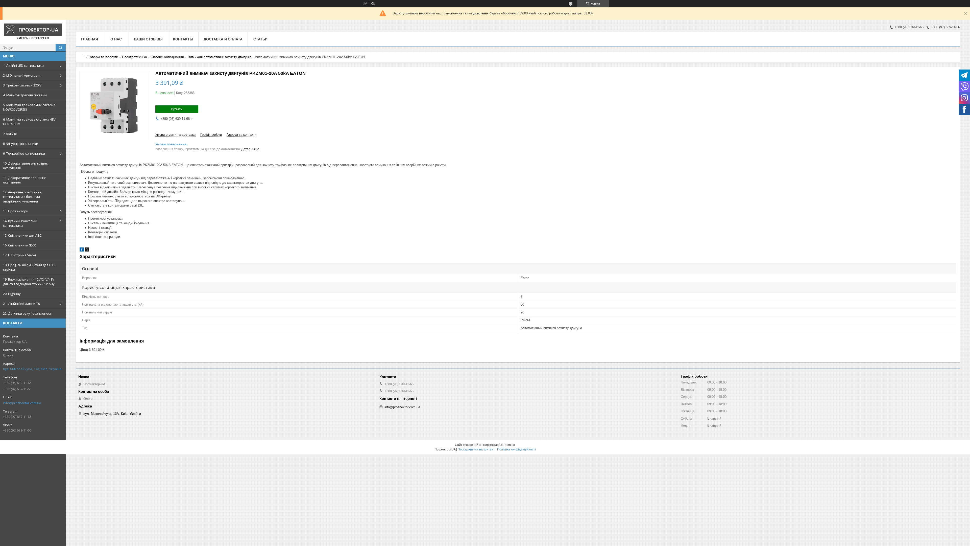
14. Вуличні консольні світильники (20, 223)
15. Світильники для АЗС (22, 235)
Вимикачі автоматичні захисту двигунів (219, 57)
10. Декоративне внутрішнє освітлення (25, 165)
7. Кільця (10, 133)
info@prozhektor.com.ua (22, 403)
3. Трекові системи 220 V (22, 85)
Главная (89, 39)
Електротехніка (134, 57)
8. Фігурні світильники (20, 143)
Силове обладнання (167, 57)
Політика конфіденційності (516, 449)
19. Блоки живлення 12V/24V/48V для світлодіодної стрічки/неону (29, 281)
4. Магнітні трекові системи (25, 95)
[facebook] (82, 250)
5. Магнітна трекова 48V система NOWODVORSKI (29, 107)
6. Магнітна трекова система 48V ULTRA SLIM (29, 121)
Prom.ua (509, 445)
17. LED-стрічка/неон (19, 255)
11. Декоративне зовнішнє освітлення (24, 180)
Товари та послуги (103, 57)
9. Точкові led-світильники (24, 153)
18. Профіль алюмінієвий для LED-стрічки (29, 267)
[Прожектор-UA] (33, 30)
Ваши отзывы (148, 39)
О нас (116, 39)
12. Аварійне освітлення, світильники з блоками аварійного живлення (22, 196)
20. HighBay (12, 293)
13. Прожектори (15, 211)
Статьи (260, 39)
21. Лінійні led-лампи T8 (21, 303)
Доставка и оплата (223, 39)
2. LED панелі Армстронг (22, 75)
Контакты (183, 39)
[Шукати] (61, 48)
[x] (87, 250)
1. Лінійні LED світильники (23, 65)
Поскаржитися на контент (476, 449)
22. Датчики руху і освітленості (27, 313)
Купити (177, 109)
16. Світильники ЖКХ (19, 245)
